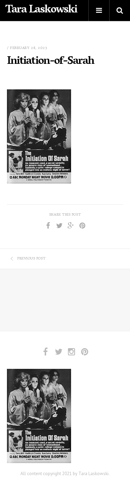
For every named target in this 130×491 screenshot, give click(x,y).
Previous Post (31, 258)
